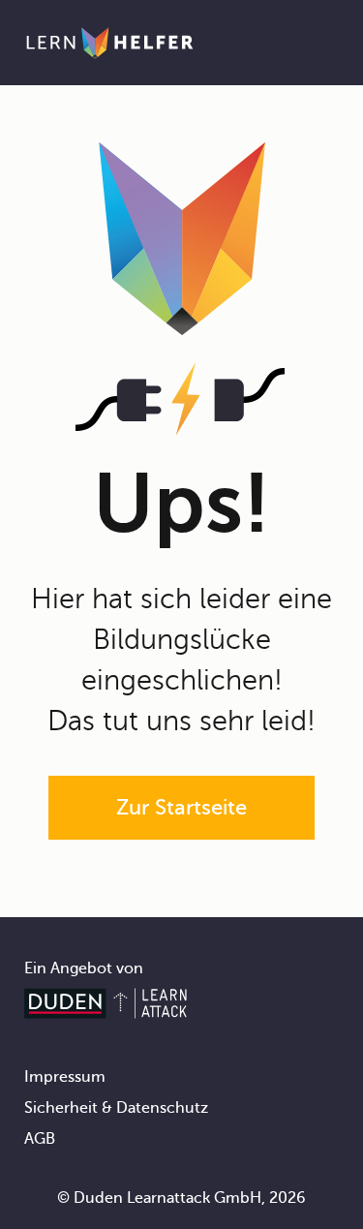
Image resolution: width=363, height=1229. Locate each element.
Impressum (65, 1077)
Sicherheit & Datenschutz (116, 1108)
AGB (39, 1139)
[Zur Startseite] (110, 42)
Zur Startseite (181, 807)
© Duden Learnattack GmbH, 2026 (181, 1198)
